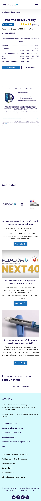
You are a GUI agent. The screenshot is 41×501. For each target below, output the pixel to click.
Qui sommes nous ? (9, 423)
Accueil (2, 12)
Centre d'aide (7, 468)
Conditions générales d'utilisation (15, 454)
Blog (3, 446)
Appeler (12, 68)
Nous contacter (8, 472)
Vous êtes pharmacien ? (11, 433)
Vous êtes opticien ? (10, 437)
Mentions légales (8, 463)
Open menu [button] (36, 4)
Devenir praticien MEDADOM (12, 428)
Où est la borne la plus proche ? (14, 477)
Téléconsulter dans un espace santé (16, 442)
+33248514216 (9, 33)
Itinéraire (31, 68)
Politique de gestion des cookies (14, 459)
